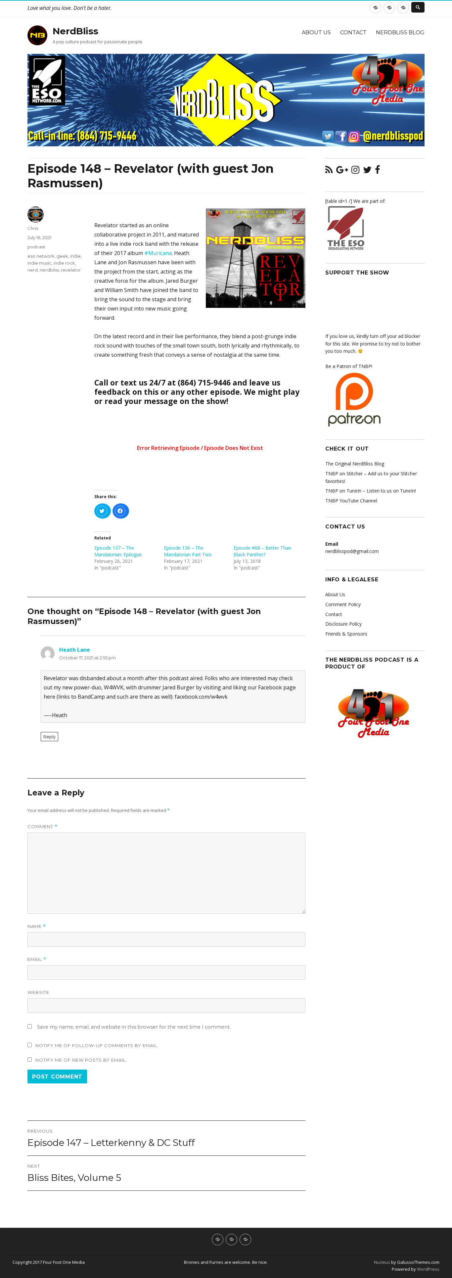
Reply (49, 736)
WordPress (427, 1269)
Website (38, 992)
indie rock (64, 263)
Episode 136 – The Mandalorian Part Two (188, 551)
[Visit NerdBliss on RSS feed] (329, 171)
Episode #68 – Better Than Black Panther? (262, 551)
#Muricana (158, 253)
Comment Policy (343, 604)
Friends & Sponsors (346, 634)
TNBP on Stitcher (344, 473)
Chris (32, 228)
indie (75, 256)
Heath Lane (74, 649)
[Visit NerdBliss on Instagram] (355, 171)
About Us (316, 32)
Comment (42, 826)
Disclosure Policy (343, 624)
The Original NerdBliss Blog (354, 463)
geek (62, 256)
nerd (32, 270)
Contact (353, 32)
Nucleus (382, 1262)
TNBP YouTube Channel (351, 500)
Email (36, 959)
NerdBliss (75, 31)
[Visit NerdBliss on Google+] (342, 171)
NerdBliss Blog (400, 32)
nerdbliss (49, 270)
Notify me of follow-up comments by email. (96, 1045)
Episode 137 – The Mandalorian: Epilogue (118, 551)
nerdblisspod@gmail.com (352, 551)
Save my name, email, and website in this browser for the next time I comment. (134, 1027)
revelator (71, 270)
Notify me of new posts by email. (81, 1060)
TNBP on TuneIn (343, 491)
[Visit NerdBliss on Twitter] (367, 171)
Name (36, 926)
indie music (39, 263)
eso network (41, 256)
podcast (36, 246)
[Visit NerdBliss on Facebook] (377, 171)
